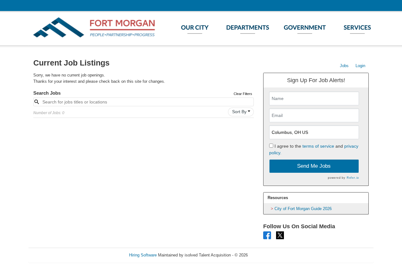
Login (360, 65)
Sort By (239, 111)
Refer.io (353, 177)
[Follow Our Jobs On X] (280, 235)
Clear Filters (243, 94)
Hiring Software (143, 255)
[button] (241, 112)
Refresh (266, 255)
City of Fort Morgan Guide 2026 (303, 208)
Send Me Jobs (314, 166)
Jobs (344, 65)
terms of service (318, 146)
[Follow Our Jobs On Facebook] (267, 235)
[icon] (249, 111)
